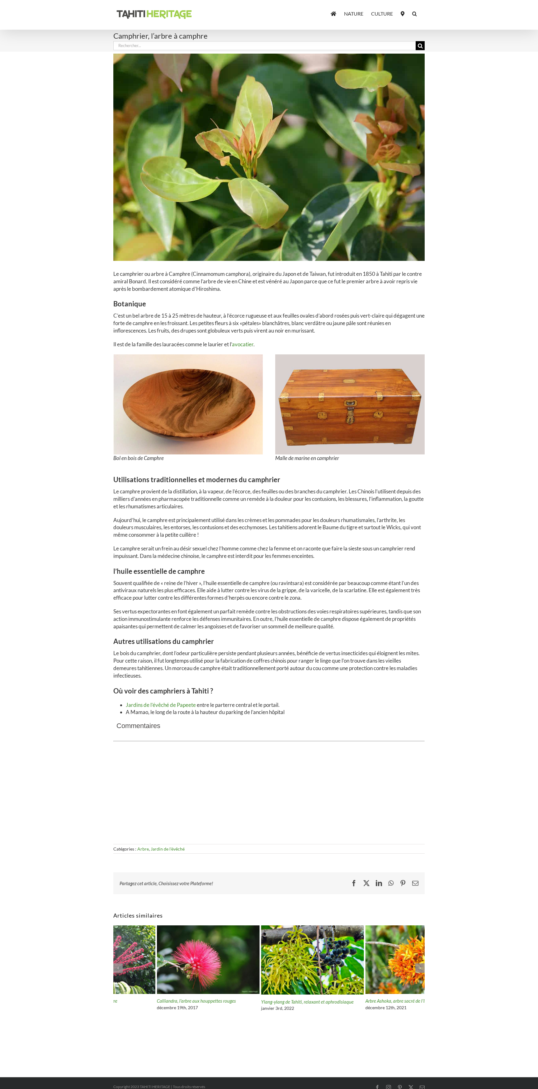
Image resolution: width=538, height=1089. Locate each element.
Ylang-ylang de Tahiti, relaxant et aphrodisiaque (264, 1002)
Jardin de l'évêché (168, 849)
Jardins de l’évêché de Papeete (161, 705)
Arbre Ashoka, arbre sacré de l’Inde (355, 1001)
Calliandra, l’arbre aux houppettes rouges (152, 1001)
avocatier (242, 344)
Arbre (143, 849)
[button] (414, 13)
